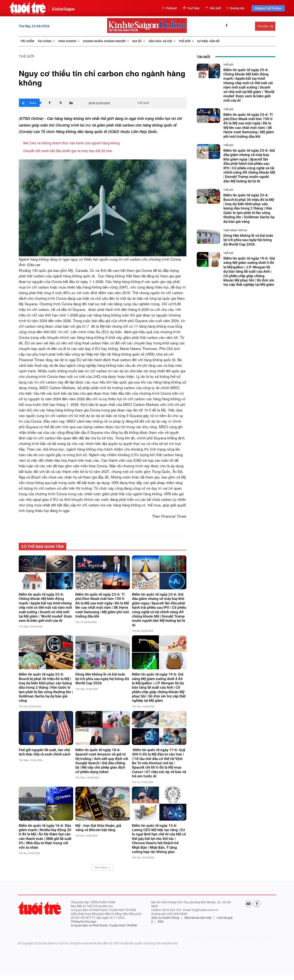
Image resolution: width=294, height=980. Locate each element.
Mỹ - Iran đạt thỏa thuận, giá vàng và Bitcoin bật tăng (98, 827)
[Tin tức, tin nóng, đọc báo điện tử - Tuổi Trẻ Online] (27, 8)
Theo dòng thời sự (235, 230)
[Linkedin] (71, 102)
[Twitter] (60, 102)
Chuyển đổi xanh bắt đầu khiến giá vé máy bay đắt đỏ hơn (67, 151)
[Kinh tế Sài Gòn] (62, 8)
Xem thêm (101, 867)
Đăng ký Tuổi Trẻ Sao (268, 8)
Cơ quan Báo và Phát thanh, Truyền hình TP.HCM (104, 925)
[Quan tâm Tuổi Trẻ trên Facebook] (257, 903)
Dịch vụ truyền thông (165, 917)
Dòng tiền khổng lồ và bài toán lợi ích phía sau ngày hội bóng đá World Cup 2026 (102, 678)
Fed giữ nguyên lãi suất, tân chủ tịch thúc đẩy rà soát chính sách (44, 752)
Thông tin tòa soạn (83, 921)
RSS (160, 921)
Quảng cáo (237, 8)
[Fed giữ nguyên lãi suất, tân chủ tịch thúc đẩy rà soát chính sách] (46, 728)
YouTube (193, 8)
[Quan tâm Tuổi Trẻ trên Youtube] (248, 903)
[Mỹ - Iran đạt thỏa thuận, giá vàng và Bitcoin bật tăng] (102, 804)
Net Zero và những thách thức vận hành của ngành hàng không (71, 143)
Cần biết (215, 8)
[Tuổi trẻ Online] (39, 908)
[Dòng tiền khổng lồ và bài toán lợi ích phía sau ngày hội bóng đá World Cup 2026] (102, 652)
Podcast (171, 8)
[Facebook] (226, 25)
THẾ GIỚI (26, 56)
